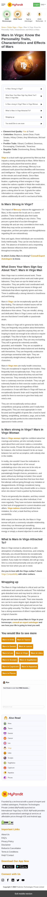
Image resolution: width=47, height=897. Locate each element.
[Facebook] (8, 880)
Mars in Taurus (24, 640)
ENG (42, 5)
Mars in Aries (8, 640)
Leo (9, 743)
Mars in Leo (7, 653)
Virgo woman (14, 438)
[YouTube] (23, 880)
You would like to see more (15, 123)
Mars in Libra (37, 653)
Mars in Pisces (9, 673)
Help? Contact (7, 855)
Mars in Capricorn (10, 667)
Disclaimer (6, 845)
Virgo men (13, 366)
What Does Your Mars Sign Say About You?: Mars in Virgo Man (21, 96)
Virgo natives (14, 508)
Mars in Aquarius (29, 667)
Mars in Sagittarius (28, 660)
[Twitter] (18, 880)
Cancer (10, 738)
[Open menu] (3, 5)
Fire (24, 131)
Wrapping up (10, 117)
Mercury (17, 210)
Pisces (10, 778)
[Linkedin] (13, 880)
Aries (9, 723)
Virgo (20, 27)
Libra (9, 753)
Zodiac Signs (12, 27)
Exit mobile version (23, 893)
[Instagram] (3, 880)
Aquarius (11, 773)
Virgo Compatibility (9, 574)
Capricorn (11, 768)
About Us (5, 834)
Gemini (10, 733)
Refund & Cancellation (11, 848)
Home (3, 27)
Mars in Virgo (22, 653)
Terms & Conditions (9, 852)
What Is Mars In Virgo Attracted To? (18, 111)
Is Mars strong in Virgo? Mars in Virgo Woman (22, 104)
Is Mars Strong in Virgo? (14, 89)
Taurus (10, 728)
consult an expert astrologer (25, 622)
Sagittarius (11, 763)
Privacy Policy (7, 841)
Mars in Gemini (9, 646)
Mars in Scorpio (9, 660)
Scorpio (10, 758)
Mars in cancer (25, 646)
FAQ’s (4, 838)
